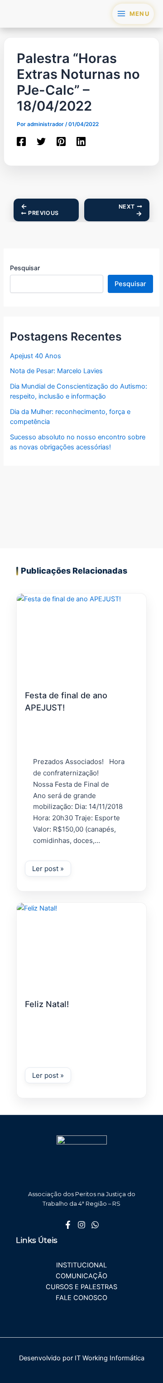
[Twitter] (41, 141)
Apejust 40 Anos (35, 356)
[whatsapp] (95, 1225)
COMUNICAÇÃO (81, 1276)
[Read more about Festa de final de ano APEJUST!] (81, 634)
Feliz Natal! (47, 1004)
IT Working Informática (109, 1358)
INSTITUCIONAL (81, 1265)
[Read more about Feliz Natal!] (81, 943)
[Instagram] (81, 1225)
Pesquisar (25, 268)
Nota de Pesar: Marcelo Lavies (56, 371)
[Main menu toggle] (133, 14)
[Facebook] (21, 141)
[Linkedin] (81, 141)
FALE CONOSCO (81, 1298)
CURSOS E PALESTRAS (81, 1287)
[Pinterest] (61, 141)
